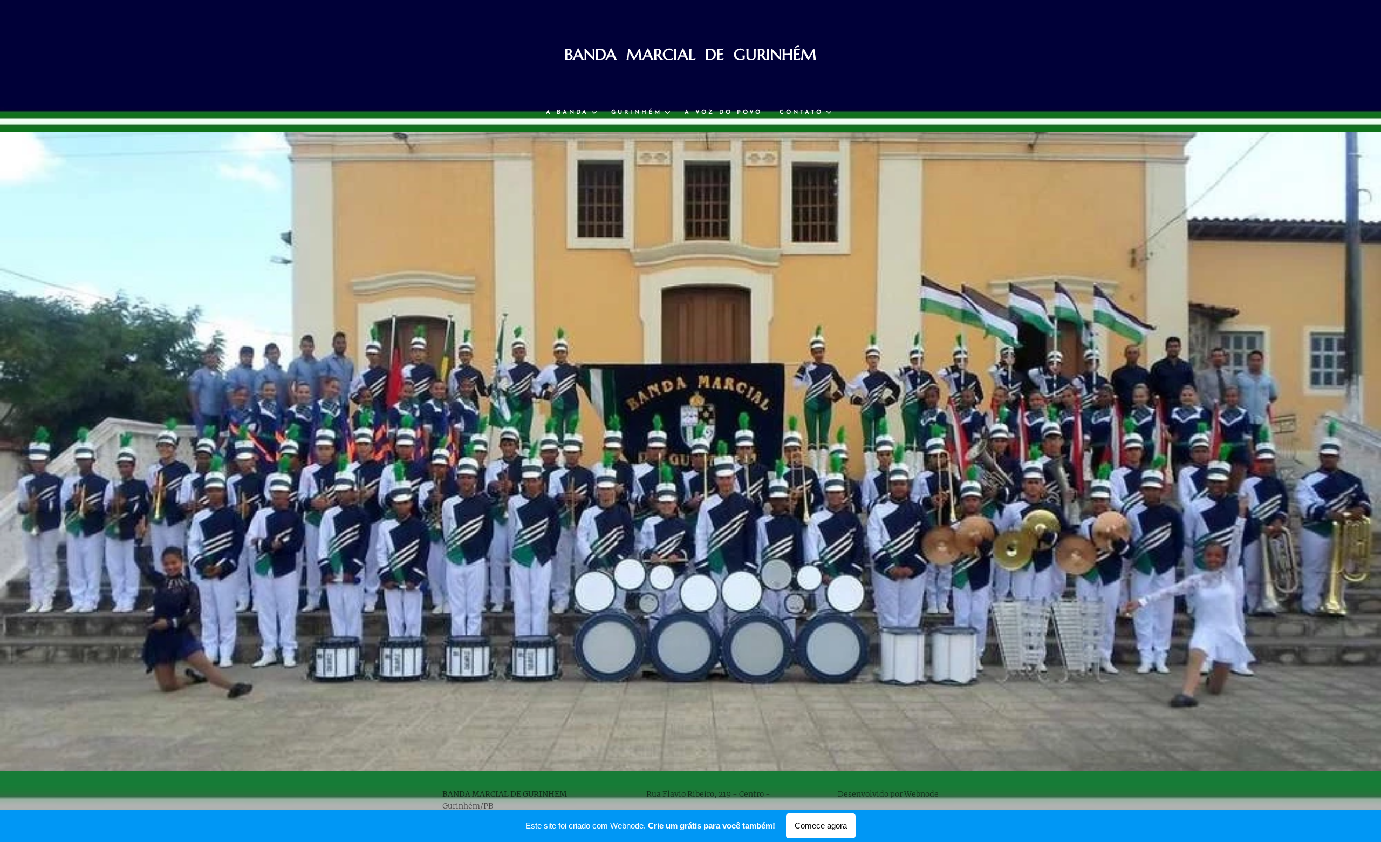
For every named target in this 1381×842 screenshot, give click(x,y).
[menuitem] (574, 112)
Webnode (921, 794)
